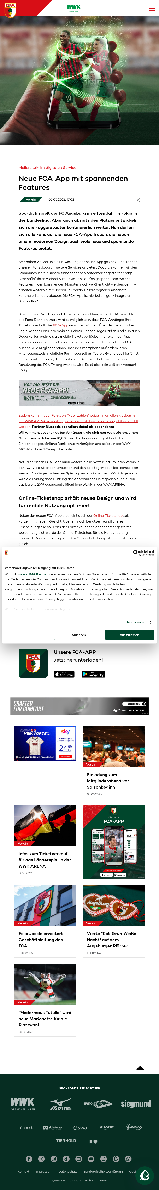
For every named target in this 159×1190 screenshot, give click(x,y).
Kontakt (23, 1171)
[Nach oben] (140, 1065)
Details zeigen (136, 622)
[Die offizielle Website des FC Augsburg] (10, 10)
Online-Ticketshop (108, 516)
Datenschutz (68, 1171)
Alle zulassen (129, 635)
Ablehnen (79, 635)
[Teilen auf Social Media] (140, 200)
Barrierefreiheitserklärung (103, 1171)
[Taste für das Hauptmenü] (152, 8)
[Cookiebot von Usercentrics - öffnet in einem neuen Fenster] (136, 553)
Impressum (43, 1171)
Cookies (135, 1171)
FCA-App (60, 325)
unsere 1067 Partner (32, 574)
